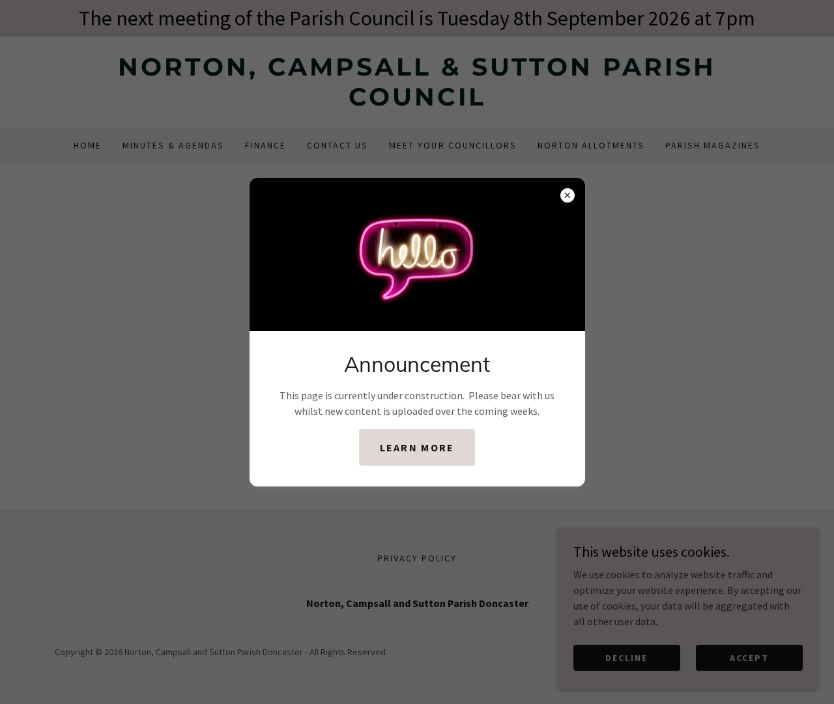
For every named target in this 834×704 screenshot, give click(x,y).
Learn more (417, 447)
